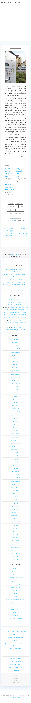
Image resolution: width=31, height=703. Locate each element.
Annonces (15, 568)
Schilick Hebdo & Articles (15, 648)
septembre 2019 (15, 553)
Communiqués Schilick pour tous (15, 581)
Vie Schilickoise (16, 670)
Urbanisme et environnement (15, 667)
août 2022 (15, 453)
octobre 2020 (15, 519)
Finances (15, 615)
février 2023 (15, 434)
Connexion (15, 678)
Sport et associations (15, 661)
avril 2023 (15, 427)
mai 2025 (15, 358)
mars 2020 (15, 537)
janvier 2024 (15, 408)
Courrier (15, 590)
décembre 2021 (15, 478)
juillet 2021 (15, 490)
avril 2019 (15, 560)
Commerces (15, 574)
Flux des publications (15, 680)
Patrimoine (15, 634)
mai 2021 (15, 497)
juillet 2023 (15, 418)
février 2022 (15, 471)
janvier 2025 (15, 371)
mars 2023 (15, 431)
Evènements (15, 612)
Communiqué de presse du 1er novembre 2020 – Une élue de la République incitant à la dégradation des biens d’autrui (15, 316)
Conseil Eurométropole (15, 584)
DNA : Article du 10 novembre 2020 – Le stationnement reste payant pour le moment (9, 172)
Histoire (15, 622)
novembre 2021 (15, 481)
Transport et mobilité (15, 48)
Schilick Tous (10, 2)
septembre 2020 (15, 522)
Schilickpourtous (11, 220)
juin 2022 (15, 459)
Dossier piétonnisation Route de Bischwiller (15, 600)
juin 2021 (15, 493)
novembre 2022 (15, 443)
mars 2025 (15, 364)
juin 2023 (15, 421)
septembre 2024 (15, 383)
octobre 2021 (15, 484)
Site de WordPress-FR (15, 684)
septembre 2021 (15, 487)
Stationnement (15, 217)
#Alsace (11, 203)
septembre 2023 (15, 415)
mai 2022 (15, 462)
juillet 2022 (15, 456)
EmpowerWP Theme (15, 697)
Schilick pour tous (15, 652)
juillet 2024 (15, 390)
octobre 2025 (15, 355)
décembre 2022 (15, 440)
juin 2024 (15, 393)
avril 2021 (15, 500)
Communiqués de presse (15, 577)
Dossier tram (15, 603)
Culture (15, 593)
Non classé (15, 625)
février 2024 (15, 405)
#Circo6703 (19, 203)
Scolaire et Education (15, 655)
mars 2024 (15, 402)
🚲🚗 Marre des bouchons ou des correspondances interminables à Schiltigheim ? (15, 284)
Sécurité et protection (15, 658)
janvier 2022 (15, 475)
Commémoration (15, 571)
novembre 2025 (15, 352)
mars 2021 (15, 503)
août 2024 (15, 386)
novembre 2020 (15, 515)
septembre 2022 (15, 449)
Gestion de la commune (15, 618)
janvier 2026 (15, 346)
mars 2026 (15, 339)
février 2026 (15, 342)
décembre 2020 (15, 512)
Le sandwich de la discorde (15, 279)
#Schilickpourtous (12, 206)
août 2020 (15, 525)
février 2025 (15, 368)
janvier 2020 (15, 544)
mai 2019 (15, 556)
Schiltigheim (17, 213)
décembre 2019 (15, 547)
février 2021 (15, 506)
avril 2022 (15, 465)
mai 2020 (15, 534)
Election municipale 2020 (15, 606)
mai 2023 (15, 424)
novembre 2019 (15, 550)
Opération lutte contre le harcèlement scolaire (15, 631)
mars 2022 (15, 468)
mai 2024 (15, 396)
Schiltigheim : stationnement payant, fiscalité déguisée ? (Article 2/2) (9, 188)
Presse (15, 640)
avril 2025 (15, 361)
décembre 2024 (15, 374)
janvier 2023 (15, 437)
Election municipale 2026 (15, 609)
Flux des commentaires (15, 682)
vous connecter (15, 254)
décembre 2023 (15, 412)
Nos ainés (15, 628)
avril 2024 (15, 399)
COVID (13, 210)
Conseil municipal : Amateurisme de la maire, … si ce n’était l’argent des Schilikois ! (16, 322)
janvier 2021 (15, 509)
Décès (15, 596)
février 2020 (15, 541)
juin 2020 (15, 531)
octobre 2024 (15, 380)
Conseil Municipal (15, 587)
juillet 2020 (15, 528)
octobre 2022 (15, 446)
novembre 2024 (15, 377)
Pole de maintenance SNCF (15, 637)
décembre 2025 (15, 349)
